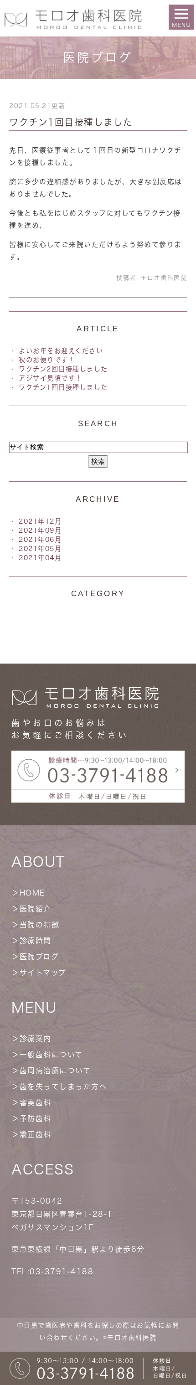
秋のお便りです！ (47, 359)
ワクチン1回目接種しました (71, 122)
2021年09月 (40, 530)
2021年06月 (40, 539)
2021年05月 (40, 548)
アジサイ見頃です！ (51, 378)
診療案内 (36, 1038)
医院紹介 (36, 908)
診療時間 (36, 940)
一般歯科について (51, 1054)
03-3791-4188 (61, 1271)
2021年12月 (40, 521)
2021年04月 (40, 557)
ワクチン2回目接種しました (63, 369)
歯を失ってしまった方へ (64, 1086)
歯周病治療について (55, 1070)
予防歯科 (36, 1118)
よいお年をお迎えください (61, 350)
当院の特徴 (40, 924)
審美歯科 (36, 1102)
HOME (32, 892)
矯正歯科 (36, 1134)
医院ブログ (39, 956)
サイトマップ (43, 972)
